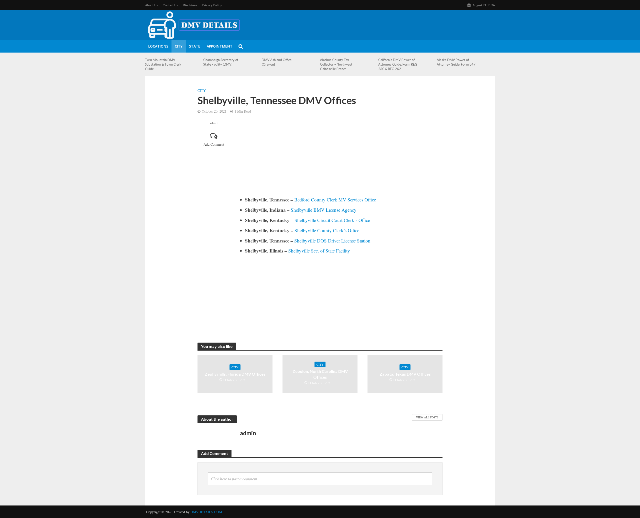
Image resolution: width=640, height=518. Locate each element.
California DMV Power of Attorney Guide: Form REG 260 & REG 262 (397, 64)
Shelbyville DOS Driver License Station (332, 240)
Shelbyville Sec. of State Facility (319, 250)
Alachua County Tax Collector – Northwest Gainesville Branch (336, 64)
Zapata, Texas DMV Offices (405, 374)
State (194, 46)
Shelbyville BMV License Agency (323, 210)
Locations (158, 46)
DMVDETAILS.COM (206, 511)
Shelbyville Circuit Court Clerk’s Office (332, 220)
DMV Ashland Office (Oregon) (277, 62)
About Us (151, 5)
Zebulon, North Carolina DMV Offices (320, 374)
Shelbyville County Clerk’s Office (326, 230)
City (178, 46)
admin (214, 123)
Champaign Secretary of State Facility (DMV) (220, 62)
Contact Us (170, 5)
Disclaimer (190, 5)
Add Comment (214, 144)
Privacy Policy (212, 5)
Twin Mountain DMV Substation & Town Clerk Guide (163, 64)
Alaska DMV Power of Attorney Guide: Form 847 (456, 62)
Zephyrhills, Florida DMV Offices (235, 374)
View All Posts (427, 417)
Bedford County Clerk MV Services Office (335, 199)
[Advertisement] (341, 158)
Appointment (219, 46)
